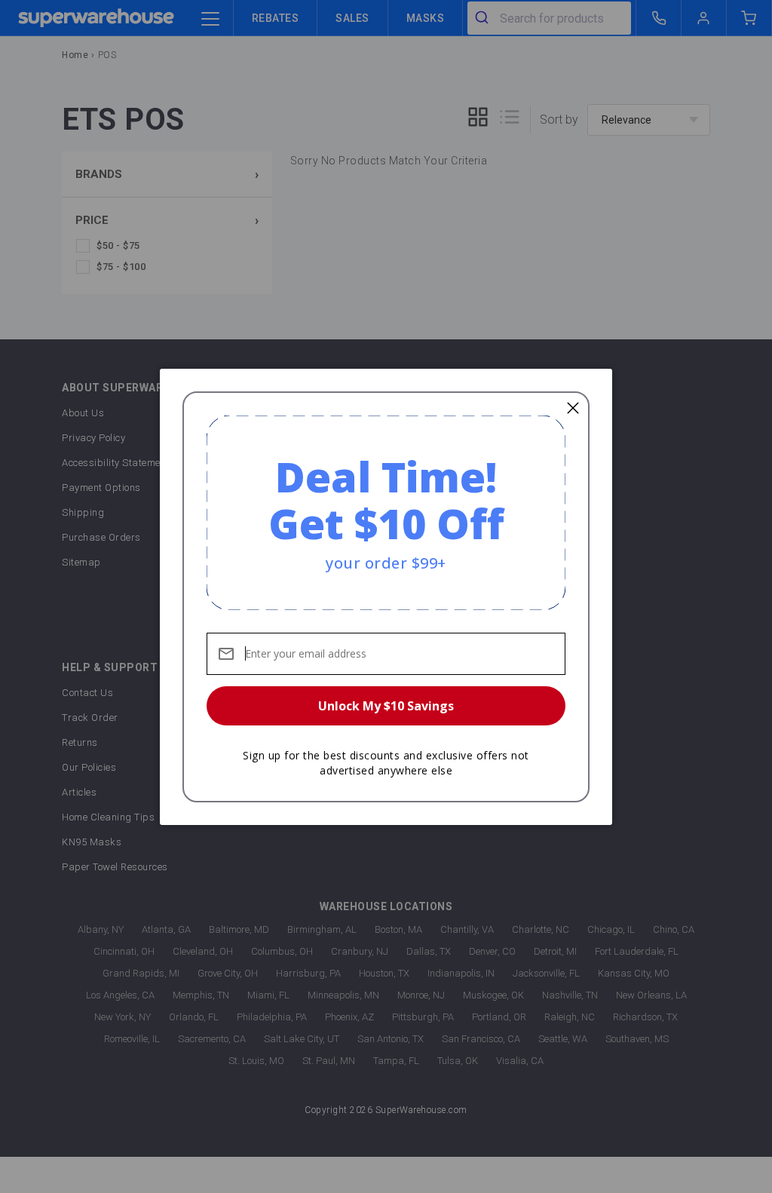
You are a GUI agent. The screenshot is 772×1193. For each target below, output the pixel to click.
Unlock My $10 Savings (386, 706)
